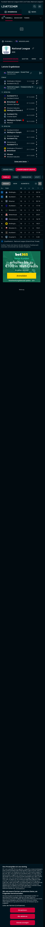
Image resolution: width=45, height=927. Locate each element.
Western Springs (13, 210)
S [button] (25, 188)
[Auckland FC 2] (6, 205)
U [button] (29, 188)
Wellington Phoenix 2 (13, 224)
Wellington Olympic (13, 192)
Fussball (8, 41)
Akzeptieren (22, 910)
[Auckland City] (6, 197)
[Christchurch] (6, 219)
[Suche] (35, 6)
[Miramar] (6, 201)
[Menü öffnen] (40, 6)
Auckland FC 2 (13, 206)
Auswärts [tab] (25, 183)
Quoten (25, 59)
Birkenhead (13, 215)
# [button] (1, 188)
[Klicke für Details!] (21, 82)
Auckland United (13, 233)
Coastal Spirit (13, 237)
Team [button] (7, 188)
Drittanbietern (20, 888)
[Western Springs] (6, 210)
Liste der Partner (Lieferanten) (13, 905)
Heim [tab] (15, 183)
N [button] (33, 188)
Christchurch (13, 219)
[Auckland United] (6, 232)
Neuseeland (24, 41)
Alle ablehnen (22, 916)
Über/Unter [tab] (26, 177)
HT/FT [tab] (37, 177)
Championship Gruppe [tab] (26, 169)
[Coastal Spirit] (6, 237)
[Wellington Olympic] (6, 192)
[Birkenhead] (6, 214)
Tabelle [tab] (6, 177)
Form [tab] (15, 177)
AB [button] (21, 188)
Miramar (12, 201)
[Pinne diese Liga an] (33, 48)
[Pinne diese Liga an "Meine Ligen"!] (31, 73)
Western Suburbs (13, 228)
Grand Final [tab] (8, 169)
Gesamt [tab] (6, 183)
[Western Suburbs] (6, 228)
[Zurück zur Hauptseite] (13, 6)
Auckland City (13, 197)
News (34, 59)
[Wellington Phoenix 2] (6, 223)
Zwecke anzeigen (22, 923)
